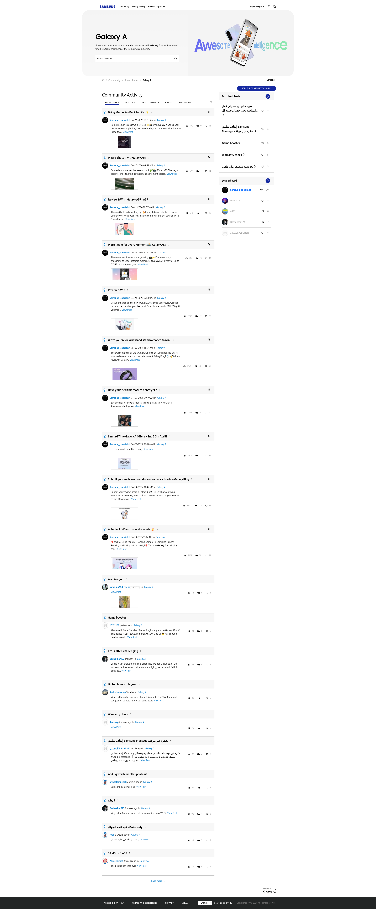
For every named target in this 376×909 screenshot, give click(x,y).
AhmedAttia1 (116, 861)
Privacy (169, 903)
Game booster (117, 617)
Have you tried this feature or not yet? (132, 390)
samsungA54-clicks (120, 587)
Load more (156, 881)
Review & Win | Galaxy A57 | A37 (128, 199)
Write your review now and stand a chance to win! (139, 340)
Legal (185, 903)
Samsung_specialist (120, 120)
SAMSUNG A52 (117, 853)
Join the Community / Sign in (256, 88)
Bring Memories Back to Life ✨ (128, 112)
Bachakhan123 (117, 659)
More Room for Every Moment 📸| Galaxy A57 (137, 244)
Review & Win (116, 290)
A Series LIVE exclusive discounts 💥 (131, 529)
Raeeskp (114, 722)
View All (246, 96)
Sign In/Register (257, 6)
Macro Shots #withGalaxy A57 (127, 157)
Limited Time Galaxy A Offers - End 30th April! (137, 436)
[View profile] (105, 120)
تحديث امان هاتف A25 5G (238, 166)
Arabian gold (116, 579)
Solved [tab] (168, 102)
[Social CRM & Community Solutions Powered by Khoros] (269, 890)
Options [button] (270, 79)
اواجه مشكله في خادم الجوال (125, 827)
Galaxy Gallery (138, 6)
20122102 (114, 625)
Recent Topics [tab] (112, 102)
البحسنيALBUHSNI (119, 748)
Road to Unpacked (156, 6)
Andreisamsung (118, 692)
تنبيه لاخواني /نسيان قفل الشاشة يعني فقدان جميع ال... (240, 108)
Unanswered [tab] (184, 102)
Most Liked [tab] (130, 102)
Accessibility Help (114, 903)
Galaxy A (161, 120)
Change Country (223, 903)
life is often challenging (123, 651)
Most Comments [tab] (150, 102)
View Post (128, 132)
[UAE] (107, 6)
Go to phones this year (122, 684)
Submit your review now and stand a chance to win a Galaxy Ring (148, 479)
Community (124, 6)
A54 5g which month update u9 (127, 774)
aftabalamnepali (118, 782)
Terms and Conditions (144, 903)
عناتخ (112, 834)
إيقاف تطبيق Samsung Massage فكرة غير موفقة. (138, 740)
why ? (111, 800)
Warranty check (118, 714)
